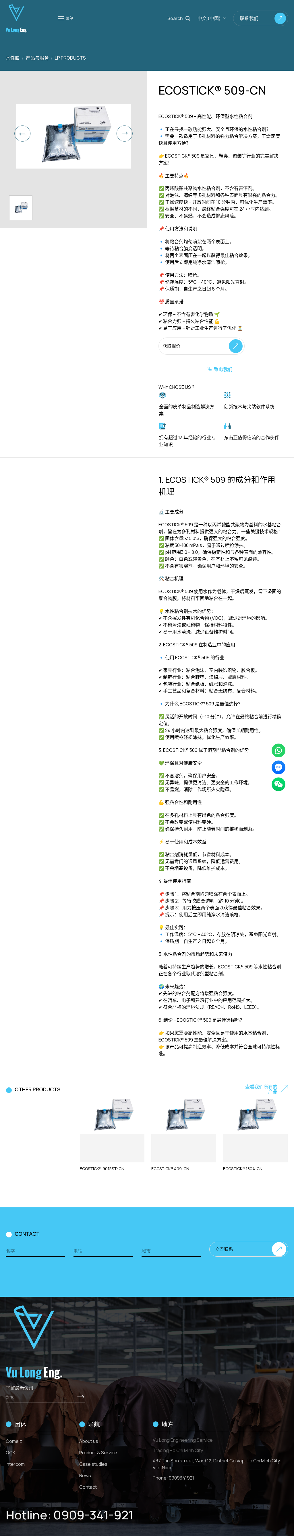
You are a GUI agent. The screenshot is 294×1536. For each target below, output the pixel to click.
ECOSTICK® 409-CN (170, 1168)
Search (175, 18)
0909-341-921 (93, 1514)
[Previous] (22, 133)
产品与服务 (37, 58)
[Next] (125, 133)
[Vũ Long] (27, 18)
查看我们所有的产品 (261, 1089)
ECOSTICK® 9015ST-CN (102, 1168)
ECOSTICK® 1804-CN (242, 1168)
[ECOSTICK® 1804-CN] (255, 1116)
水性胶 (13, 58)
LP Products (70, 58)
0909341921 (181, 1478)
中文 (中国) (209, 18)
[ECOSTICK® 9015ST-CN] (112, 1116)
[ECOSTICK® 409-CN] (183, 1116)
